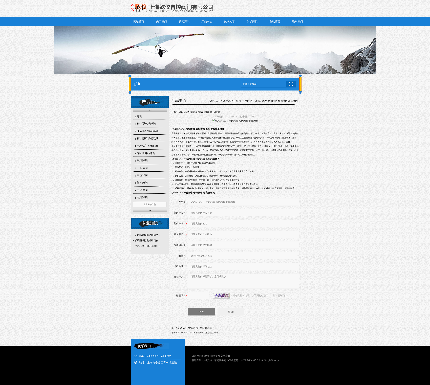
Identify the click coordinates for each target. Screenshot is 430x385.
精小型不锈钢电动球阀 (150, 138)
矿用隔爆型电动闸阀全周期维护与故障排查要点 (150, 235)
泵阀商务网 (220, 360)
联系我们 (297, 21)
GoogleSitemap (271, 360)
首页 (222, 101)
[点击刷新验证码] (221, 296)
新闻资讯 (184, 21)
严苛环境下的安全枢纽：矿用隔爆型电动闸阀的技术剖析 (150, 246)
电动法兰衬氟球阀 (147, 145)
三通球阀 (142, 168)
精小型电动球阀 (146, 123)
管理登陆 (196, 360)
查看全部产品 (150, 204)
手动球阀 (142, 190)
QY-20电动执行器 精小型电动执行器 (196, 328)
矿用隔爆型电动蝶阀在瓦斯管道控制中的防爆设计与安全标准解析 (150, 240)
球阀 (139, 116)
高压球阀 (142, 175)
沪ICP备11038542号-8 (252, 360)
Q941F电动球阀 (146, 153)
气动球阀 (142, 160)
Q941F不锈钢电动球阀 (150, 131)
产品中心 (206, 21)
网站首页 (138, 21)
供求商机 (252, 21)
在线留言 (274, 21)
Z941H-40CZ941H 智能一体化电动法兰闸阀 (199, 332)
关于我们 (161, 21)
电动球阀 (142, 197)
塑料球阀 (142, 182)
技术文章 (229, 21)
